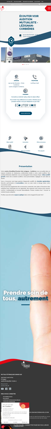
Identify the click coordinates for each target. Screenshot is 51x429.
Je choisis (15, 422)
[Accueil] (2, 8)
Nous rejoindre (17, 1)
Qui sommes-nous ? (8, 396)
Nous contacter (25, 113)
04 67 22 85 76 (5, 385)
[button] (2, 426)
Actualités (9, 1)
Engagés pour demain (28, 1)
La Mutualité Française (9, 401)
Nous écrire (4, 384)
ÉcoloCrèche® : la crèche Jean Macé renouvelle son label (31, 413)
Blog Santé (37, 1)
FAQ (42, 1)
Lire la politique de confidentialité (8, 417)
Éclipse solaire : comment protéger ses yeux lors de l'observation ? (31, 425)
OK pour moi (24, 422)
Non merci (6, 422)
